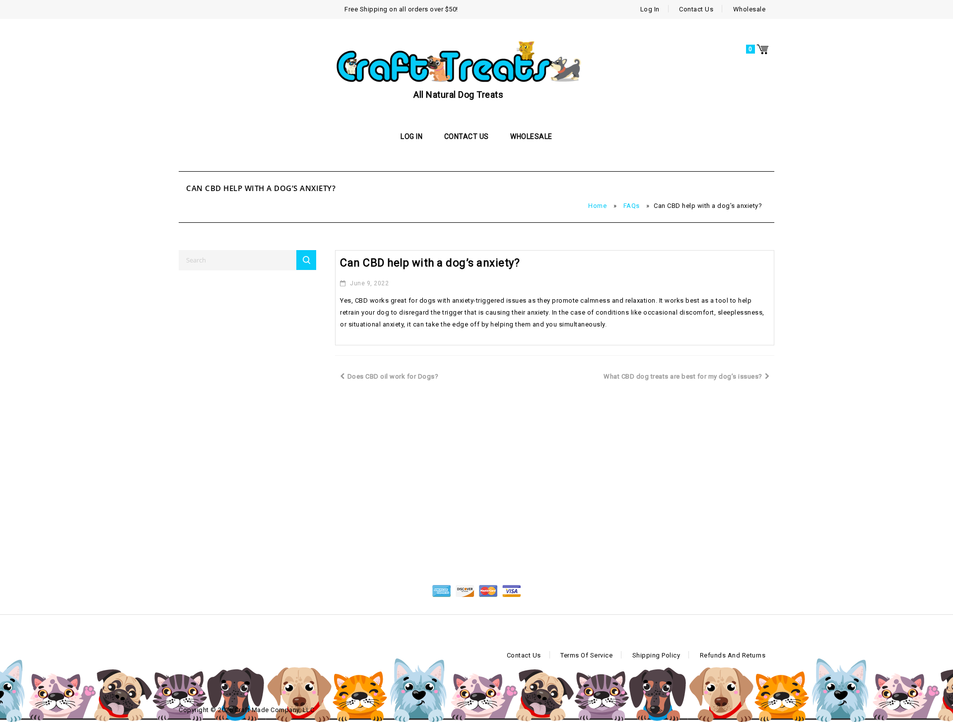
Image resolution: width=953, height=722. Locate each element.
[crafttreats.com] (459, 61)
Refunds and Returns (733, 655)
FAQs (631, 205)
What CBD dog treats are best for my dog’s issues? (683, 376)
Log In (650, 9)
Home (597, 205)
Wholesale (749, 9)
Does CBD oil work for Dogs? (393, 376)
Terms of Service (586, 655)
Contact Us (696, 9)
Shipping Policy (656, 655)
